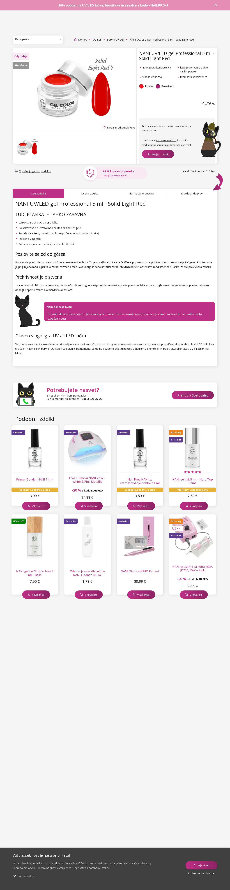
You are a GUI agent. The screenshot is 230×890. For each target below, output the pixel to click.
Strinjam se (201, 865)
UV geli (97, 39)
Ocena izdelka (89, 193)
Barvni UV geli (115, 39)
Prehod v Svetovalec (192, 395)
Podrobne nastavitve (201, 873)
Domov (82, 39)
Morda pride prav (192, 193)
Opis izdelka (38, 193)
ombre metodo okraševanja (124, 314)
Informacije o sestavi (141, 193)
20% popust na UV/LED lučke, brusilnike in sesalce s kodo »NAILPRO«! (113, 5)
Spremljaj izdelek (158, 154)
